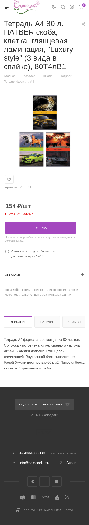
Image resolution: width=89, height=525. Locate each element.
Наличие (47, 321)
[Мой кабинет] (72, 7)
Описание (18, 321)
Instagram (44, 481)
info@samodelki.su (34, 463)
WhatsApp (57, 481)
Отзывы (74, 321)
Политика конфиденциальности (48, 510)
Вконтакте (32, 481)
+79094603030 (32, 453)
